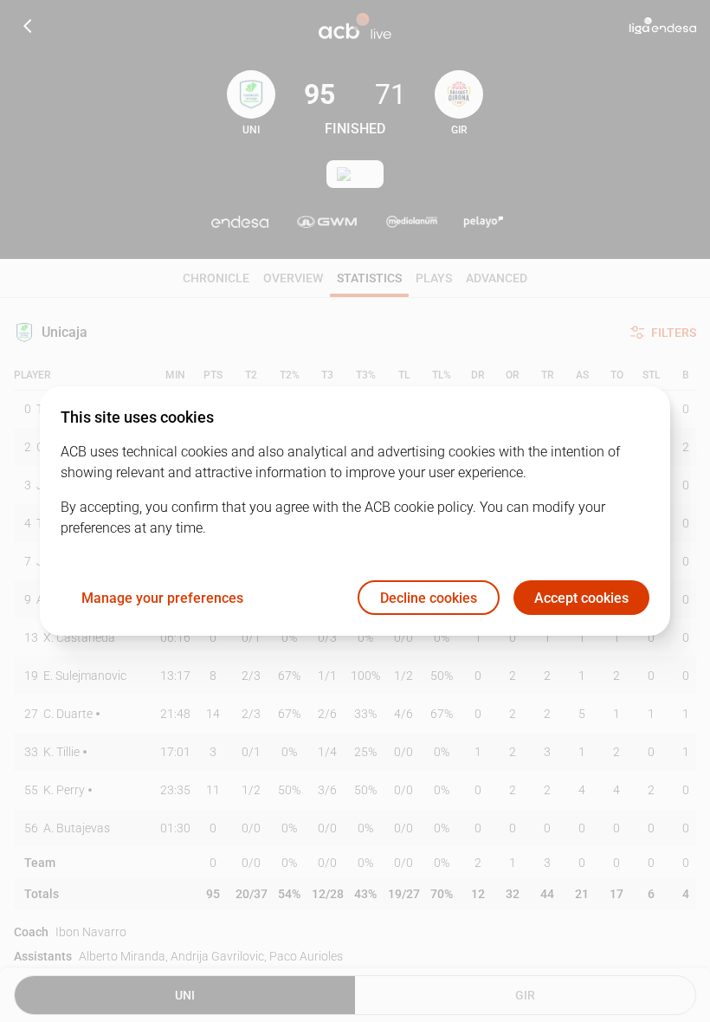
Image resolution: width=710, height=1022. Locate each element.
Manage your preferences (162, 598)
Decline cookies (428, 598)
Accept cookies (581, 598)
